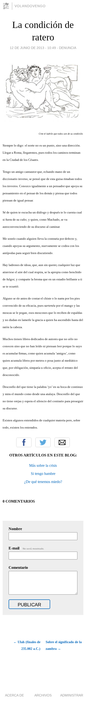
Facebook (24, 442)
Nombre (15, 529)
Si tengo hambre (43, 474)
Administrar (71, 695)
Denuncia (67, 48)
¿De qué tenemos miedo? (43, 482)
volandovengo (30, 6)
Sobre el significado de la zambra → (64, 645)
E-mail (26, 548)
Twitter (43, 442)
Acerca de (14, 695)
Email (62, 442)
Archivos (43, 695)
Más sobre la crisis (43, 465)
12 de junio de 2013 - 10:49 (33, 48)
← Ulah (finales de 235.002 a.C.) (26, 645)
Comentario (18, 567)
